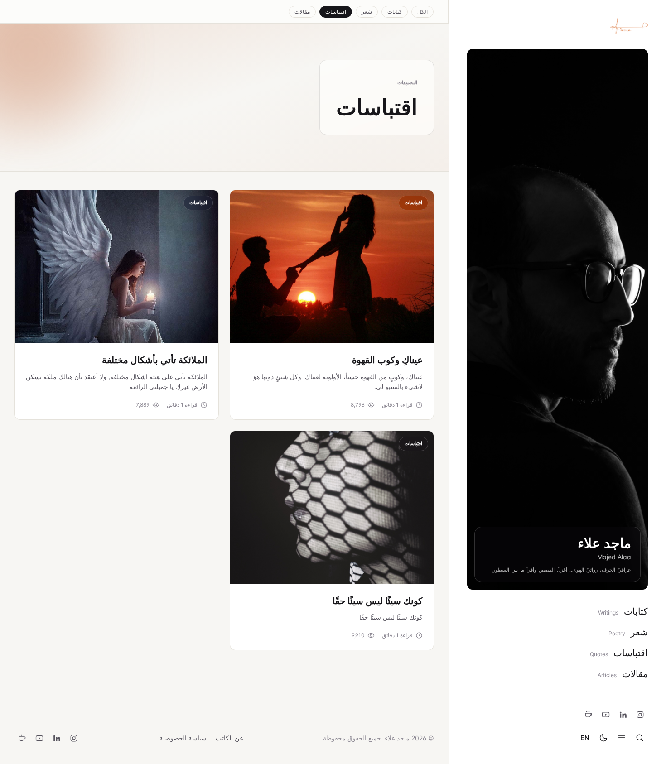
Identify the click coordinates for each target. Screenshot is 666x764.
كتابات (394, 11)
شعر (367, 11)
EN (584, 737)
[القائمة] (621, 738)
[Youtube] (605, 714)
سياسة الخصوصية (183, 738)
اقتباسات (335, 11)
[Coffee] (588, 714)
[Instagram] (640, 714)
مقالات (302, 11)
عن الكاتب (229, 738)
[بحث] (640, 738)
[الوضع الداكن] (603, 738)
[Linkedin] (623, 714)
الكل (422, 11)
